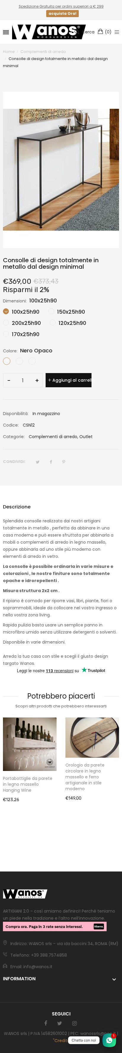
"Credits (61, 1041)
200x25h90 (25, 323)
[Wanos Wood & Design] (49, 32)
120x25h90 (71, 323)
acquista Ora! (62, 13)
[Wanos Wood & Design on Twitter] (60, 1023)
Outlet (86, 437)
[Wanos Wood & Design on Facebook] (46, 1023)
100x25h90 (24, 311)
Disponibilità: (15, 414)
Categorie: (14, 437)
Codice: (11, 425)
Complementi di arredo (53, 437)
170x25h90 (24, 334)
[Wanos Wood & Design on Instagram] (74, 1023)
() (108, 32)
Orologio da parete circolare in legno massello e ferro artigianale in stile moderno (85, 777)
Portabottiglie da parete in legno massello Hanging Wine (27, 784)
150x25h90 (70, 311)
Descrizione (16, 506)
